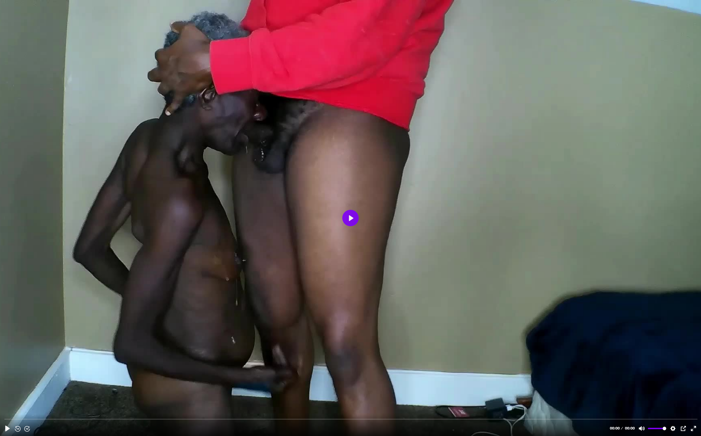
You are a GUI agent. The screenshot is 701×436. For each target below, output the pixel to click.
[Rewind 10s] (17, 428)
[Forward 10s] (26, 428)
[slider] (351, 419)
